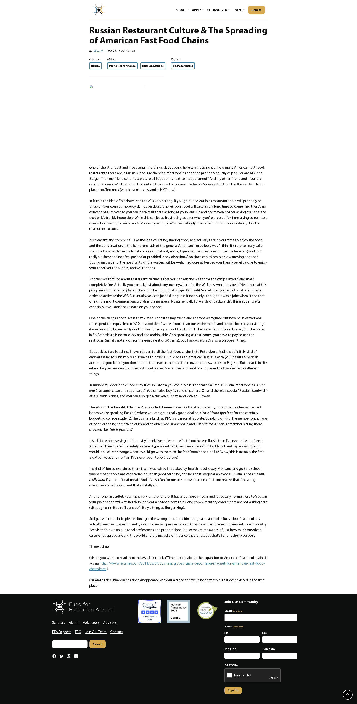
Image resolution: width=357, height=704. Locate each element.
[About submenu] (187, 10)
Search (97, 644)
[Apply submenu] (203, 10)
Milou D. (98, 51)
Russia (95, 66)
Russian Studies (153, 66)
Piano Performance (122, 66)
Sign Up (233, 690)
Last (264, 633)
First (226, 633)
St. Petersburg (183, 66)
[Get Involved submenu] (229, 10)
